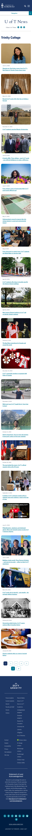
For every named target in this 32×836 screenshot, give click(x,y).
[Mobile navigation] (29, 6)
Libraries (19, 729)
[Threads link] (16, 819)
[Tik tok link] (23, 816)
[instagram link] (24, 27)
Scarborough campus (20, 755)
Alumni (7, 704)
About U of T (20, 701)
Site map (6, 755)
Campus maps (20, 759)
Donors (7, 710)
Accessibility (7, 746)
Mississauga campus (20, 750)
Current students (10, 701)
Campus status (22, 740)
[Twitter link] (18, 27)
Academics (20, 707)
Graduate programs (19, 717)
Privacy (6, 749)
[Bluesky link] (27, 816)
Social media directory (16, 824)
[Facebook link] (21, 27)
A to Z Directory (21, 735)
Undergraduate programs (21, 711)
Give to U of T (20, 704)
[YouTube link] (16, 816)
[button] (25, 6)
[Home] (8, 5)
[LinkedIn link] (19, 816)
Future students (10, 698)
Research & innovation (20, 722)
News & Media (21, 698)
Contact (6, 740)
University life (20, 726)
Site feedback (7, 752)
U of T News (16, 22)
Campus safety (21, 762)
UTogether (19, 732)
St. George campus (19, 744)
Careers (6, 743)
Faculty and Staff (10, 707)
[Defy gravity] (16, 684)
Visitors (7, 713)
